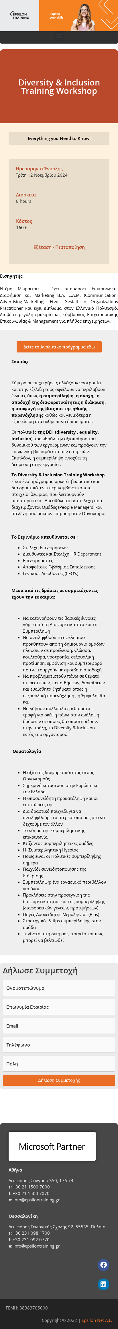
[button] (59, 36)
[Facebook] (103, 1265)
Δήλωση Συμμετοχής (59, 1080)
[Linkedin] (103, 1284)
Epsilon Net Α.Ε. (97, 1320)
